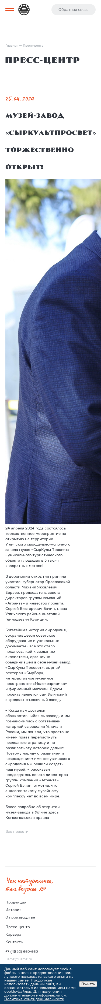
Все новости (17, 831)
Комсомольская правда (27, 817)
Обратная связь (73, 9)
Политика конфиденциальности (34, 998)
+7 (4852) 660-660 (21, 951)
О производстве (20, 917)
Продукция (15, 902)
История (13, 909)
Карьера (13, 934)
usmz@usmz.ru (18, 959)
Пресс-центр (17, 926)
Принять (88, 984)
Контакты (14, 941)
